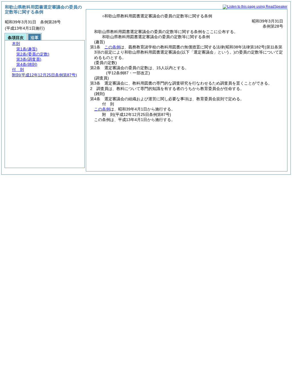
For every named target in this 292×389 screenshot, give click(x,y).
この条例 (112, 47)
